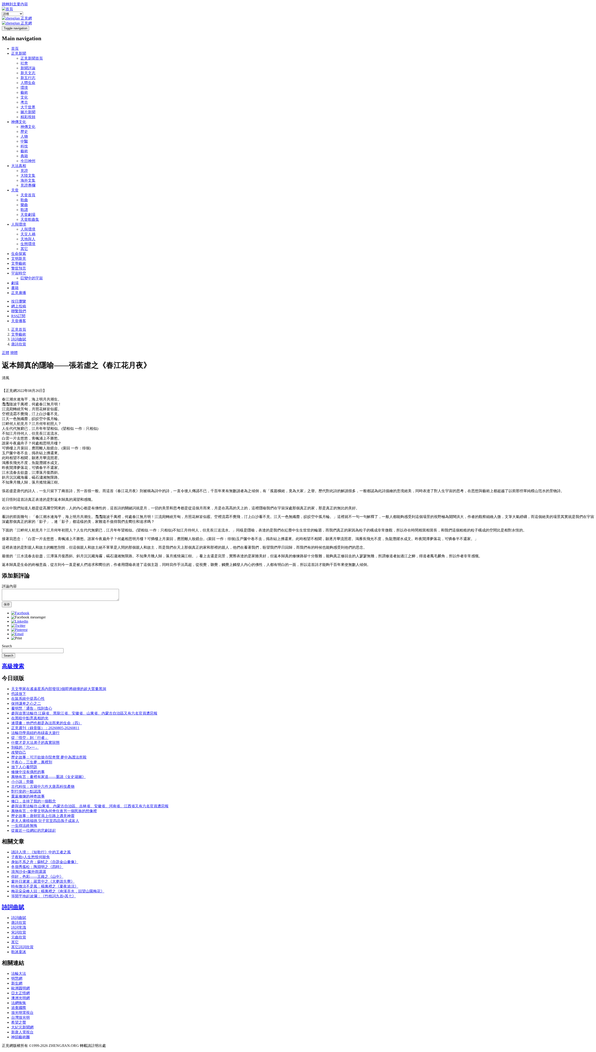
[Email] (17, 634)
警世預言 (18, 268)
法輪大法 (18, 973)
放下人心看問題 (24, 767)
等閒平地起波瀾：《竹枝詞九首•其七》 (43, 896)
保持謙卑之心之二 (26, 703)
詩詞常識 (18, 927)
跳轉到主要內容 (15, 4)
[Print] (16, 638)
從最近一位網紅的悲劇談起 (33, 830)
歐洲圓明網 (20, 988)
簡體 (14, 353)
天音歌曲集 (29, 219)
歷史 (24, 132)
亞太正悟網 (20, 993)
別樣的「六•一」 (25, 747)
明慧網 (16, 978)
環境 (24, 88)
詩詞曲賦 (18, 339)
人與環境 (18, 224)
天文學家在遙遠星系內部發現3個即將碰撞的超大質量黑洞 (58, 689)
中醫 (24, 141)
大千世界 (27, 107)
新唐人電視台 (22, 1032)
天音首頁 (27, 195)
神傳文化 (18, 122)
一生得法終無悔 (24, 826)
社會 (24, 63)
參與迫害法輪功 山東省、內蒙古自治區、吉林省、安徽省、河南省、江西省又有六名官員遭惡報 (90, 806)
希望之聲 (18, 1022)
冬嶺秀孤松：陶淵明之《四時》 (37, 867)
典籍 (24, 156)
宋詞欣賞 (18, 932)
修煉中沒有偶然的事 (28, 772)
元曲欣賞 (18, 937)
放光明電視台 (22, 1013)
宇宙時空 (18, 273)
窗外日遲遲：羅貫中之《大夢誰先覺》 (42, 881)
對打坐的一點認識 (26, 791)
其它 (24, 249)
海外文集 (27, 180)
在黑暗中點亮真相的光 (29, 718)
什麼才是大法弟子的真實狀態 (35, 743)
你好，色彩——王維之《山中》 (37, 876)
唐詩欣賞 (18, 344)
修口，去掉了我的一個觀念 (33, 801)
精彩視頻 (27, 117)
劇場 (15, 283)
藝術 (24, 92)
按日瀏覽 (18, 301)
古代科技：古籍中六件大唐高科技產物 (42, 786)
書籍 (15, 288)
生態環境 (27, 244)
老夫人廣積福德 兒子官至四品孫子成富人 (45, 821)
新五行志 (27, 78)
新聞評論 (27, 68)
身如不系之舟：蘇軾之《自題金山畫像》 (44, 862)
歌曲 (24, 200)
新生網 (16, 983)
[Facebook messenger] (28, 617)
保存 (7, 604)
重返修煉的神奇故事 (28, 796)
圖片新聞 (27, 112)
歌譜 (24, 210)
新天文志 (27, 73)
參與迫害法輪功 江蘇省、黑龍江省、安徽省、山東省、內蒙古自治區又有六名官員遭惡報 (84, 713)
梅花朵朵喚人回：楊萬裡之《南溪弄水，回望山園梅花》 (57, 891)
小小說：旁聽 (22, 782)
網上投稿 (18, 306)
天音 (15, 190)
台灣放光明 (20, 1017)
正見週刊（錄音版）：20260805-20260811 (45, 728)
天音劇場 (27, 215)
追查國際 (18, 1008)
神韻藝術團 (20, 1037)
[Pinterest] (19, 630)
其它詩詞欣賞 (22, 947)
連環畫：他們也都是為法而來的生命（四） (46, 723)
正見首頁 (18, 329)
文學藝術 (18, 263)
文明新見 (18, 258)
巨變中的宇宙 (31, 278)
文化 (24, 97)
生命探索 (18, 254)
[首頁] (7, 9)
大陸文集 (27, 175)
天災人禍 (27, 234)
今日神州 (27, 161)
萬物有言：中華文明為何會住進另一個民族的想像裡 (54, 811)
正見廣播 (18, 293)
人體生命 (27, 83)
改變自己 (18, 752)
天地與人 (27, 239)
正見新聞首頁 (31, 58)
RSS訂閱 (18, 316)
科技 (24, 146)
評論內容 (9, 586)
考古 (24, 102)
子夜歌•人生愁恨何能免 (30, 857)
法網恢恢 (18, 1003)
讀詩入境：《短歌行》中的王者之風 (41, 852)
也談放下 (18, 694)
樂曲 (24, 205)
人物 (24, 136)
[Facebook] (20, 613)
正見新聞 (18, 53)
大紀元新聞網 (22, 1027)
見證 (24, 171)
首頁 (15, 48)
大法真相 (18, 166)
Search (7, 646)
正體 (5, 353)
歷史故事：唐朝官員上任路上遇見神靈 (42, 816)
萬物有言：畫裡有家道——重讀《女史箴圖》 (48, 777)
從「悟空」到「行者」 (29, 738)
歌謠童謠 (18, 952)
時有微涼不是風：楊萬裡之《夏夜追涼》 (44, 886)
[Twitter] (18, 626)
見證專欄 (27, 185)
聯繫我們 (18, 311)
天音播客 (18, 321)
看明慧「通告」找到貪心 (31, 708)
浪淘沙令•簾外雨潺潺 (28, 872)
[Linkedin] (19, 621)
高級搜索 (13, 666)
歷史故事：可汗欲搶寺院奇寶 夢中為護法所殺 (49, 757)
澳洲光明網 (20, 998)
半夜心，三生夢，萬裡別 (31, 762)
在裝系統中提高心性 (28, 699)
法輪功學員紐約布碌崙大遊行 (35, 733)
